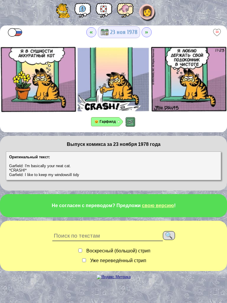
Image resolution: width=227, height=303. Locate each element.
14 (217, 31)
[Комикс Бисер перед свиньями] (125, 12)
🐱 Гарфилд (105, 122)
